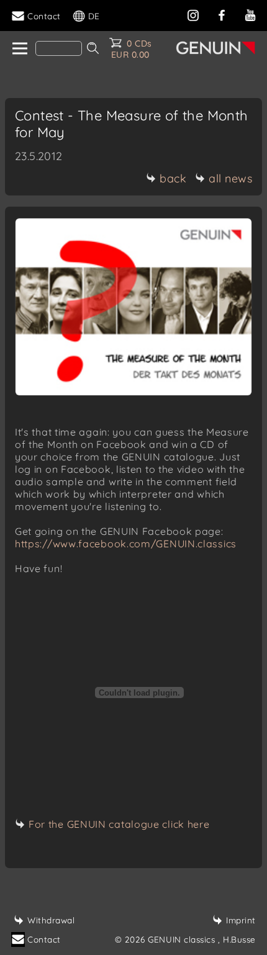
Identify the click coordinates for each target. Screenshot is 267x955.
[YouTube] (250, 14)
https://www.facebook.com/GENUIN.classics (126, 543)
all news (230, 178)
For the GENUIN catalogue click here (119, 824)
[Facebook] (221, 14)
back (173, 178)
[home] (19, 49)
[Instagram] (193, 14)
